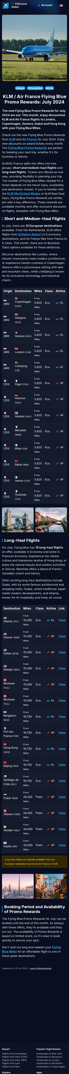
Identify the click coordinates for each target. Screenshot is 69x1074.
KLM (12, 139)
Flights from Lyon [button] (11, 1063)
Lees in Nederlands (40, 968)
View (62, 620)
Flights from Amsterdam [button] (14, 1053)
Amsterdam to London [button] (48, 1060)
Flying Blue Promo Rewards (27, 148)
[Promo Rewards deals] (5, 5)
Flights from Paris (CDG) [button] (14, 1056)
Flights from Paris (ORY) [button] (14, 1060)
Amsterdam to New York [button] (49, 1053)
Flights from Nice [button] (11, 1066)
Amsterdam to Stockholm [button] (49, 1063)
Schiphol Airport (30, 234)
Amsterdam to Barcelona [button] (49, 1056)
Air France (29, 139)
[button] (21, 5)
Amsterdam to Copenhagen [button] (51, 1066)
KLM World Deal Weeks (23, 193)
